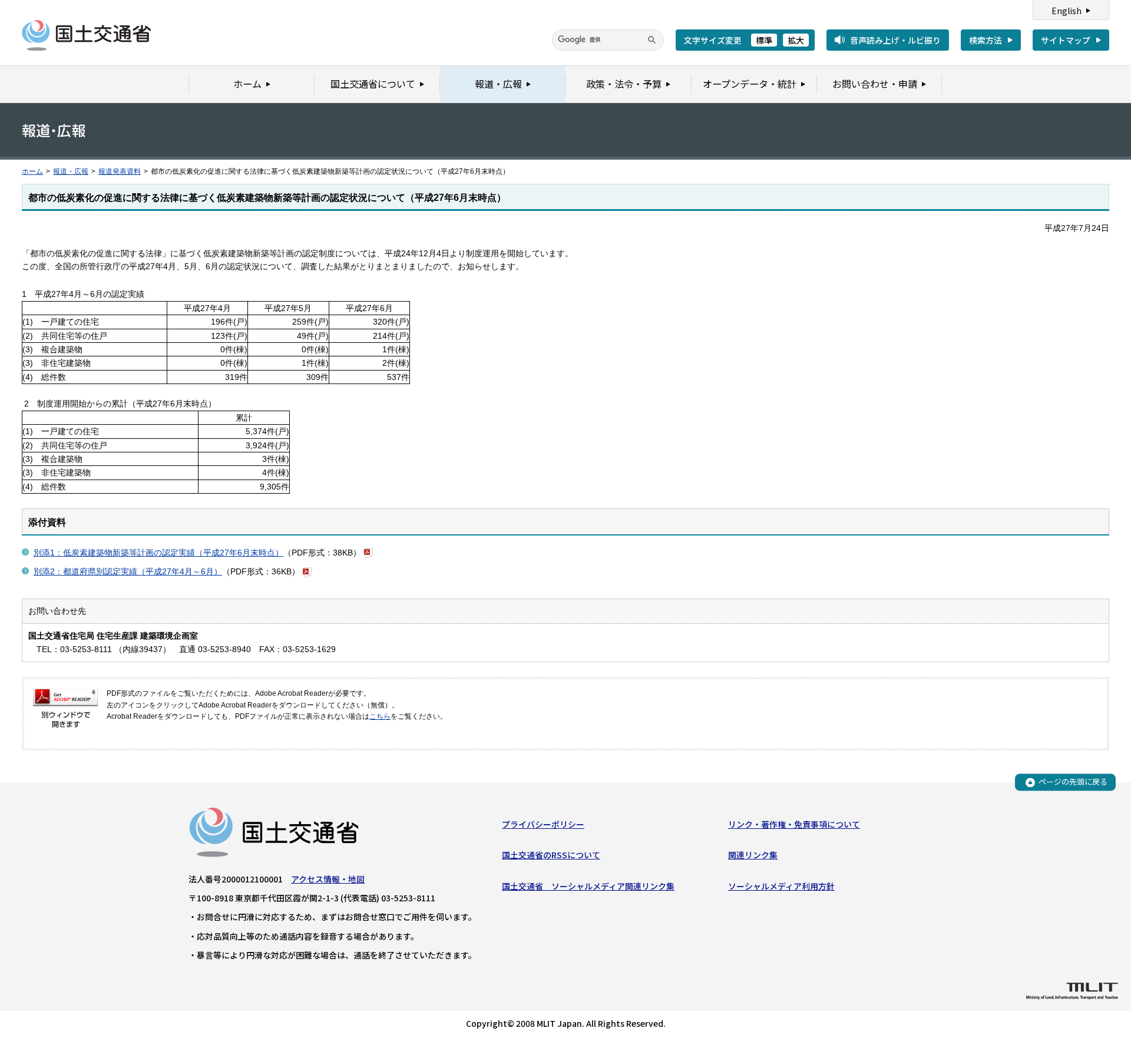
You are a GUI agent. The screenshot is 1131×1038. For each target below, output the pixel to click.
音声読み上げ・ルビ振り (895, 40)
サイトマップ (1065, 40)
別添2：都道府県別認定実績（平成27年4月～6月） (128, 571)
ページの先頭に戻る (1073, 782)
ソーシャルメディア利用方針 (781, 886)
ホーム (32, 171)
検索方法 (985, 40)
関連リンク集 (753, 855)
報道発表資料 (119, 171)
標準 (764, 40)
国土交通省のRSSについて (551, 855)
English (1066, 10)
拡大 (796, 40)
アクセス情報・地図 (328, 879)
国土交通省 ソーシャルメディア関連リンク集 (588, 886)
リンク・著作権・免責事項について (794, 824)
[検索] (652, 40)
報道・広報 (70, 171)
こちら (380, 716)
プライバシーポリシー (543, 824)
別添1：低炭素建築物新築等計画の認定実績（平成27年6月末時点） (158, 552)
